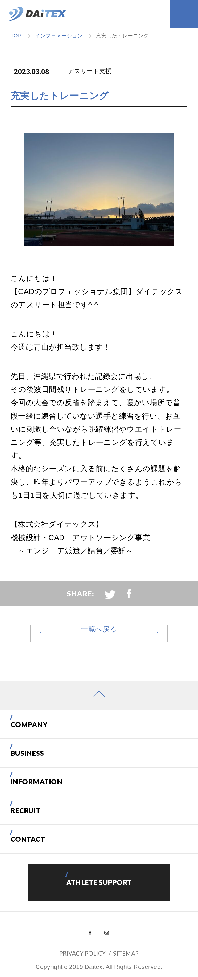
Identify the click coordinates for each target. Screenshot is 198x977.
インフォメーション (59, 35)
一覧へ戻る (99, 629)
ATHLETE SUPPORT (99, 882)
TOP (16, 35)
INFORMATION (37, 781)
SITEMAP (126, 954)
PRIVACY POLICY (82, 954)
